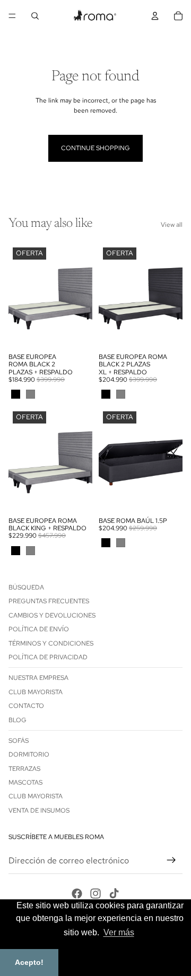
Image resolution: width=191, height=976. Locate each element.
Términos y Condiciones (50, 643)
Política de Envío (38, 629)
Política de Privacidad (48, 657)
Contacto (26, 706)
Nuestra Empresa (38, 678)
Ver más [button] (118, 932)
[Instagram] (95, 893)
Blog (17, 720)
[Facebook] (77, 893)
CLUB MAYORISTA (35, 797)
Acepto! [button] (29, 962)
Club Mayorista (35, 692)
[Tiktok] (114, 893)
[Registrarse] (171, 861)
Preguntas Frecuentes (48, 601)
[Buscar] (35, 15)
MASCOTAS (25, 782)
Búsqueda (26, 587)
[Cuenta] (155, 15)
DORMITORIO (28, 755)
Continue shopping (95, 148)
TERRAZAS (24, 769)
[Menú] (12, 16)
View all (172, 224)
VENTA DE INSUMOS (39, 810)
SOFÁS (18, 740)
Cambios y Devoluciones (52, 615)
